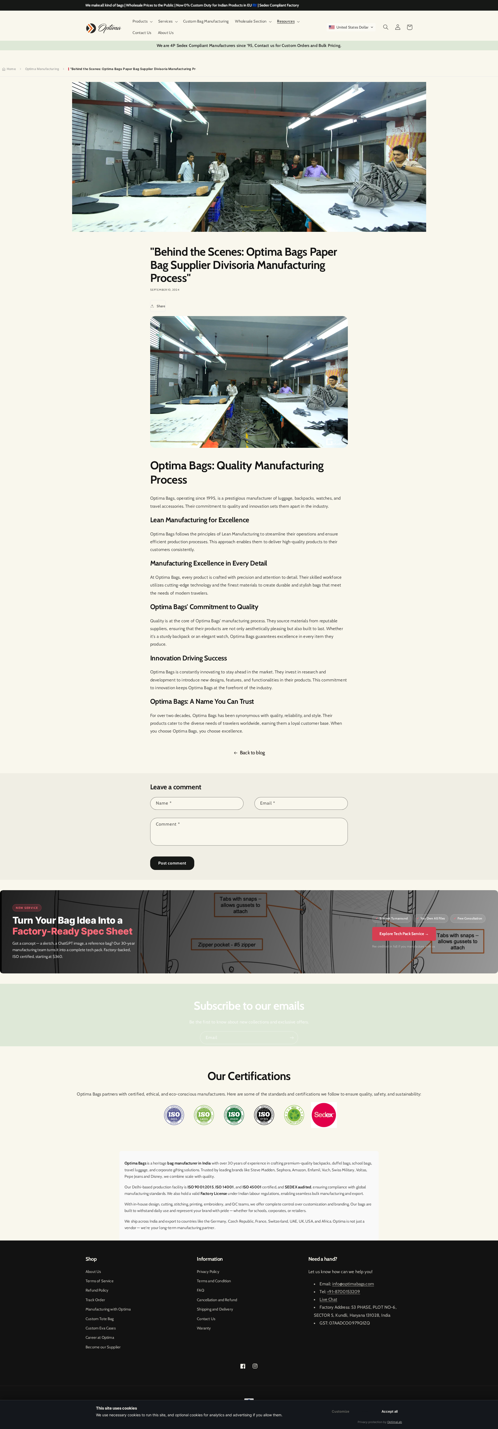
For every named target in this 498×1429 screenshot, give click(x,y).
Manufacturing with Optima (108, 1309)
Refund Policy (97, 1290)
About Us (93, 1271)
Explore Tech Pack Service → (404, 933)
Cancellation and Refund (217, 1300)
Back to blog (252, 753)
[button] (142, 21)
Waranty (204, 1328)
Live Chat (328, 1299)
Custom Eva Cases (101, 1328)
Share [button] (161, 306)
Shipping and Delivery (215, 1309)
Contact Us (206, 1318)
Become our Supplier (103, 1347)
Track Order (95, 1300)
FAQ (200, 1290)
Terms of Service (100, 1281)
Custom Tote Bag (100, 1318)
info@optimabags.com (353, 1283)
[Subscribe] (292, 1037)
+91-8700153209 (343, 1291)
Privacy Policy (208, 1271)
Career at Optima (100, 1337)
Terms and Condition (214, 1281)
